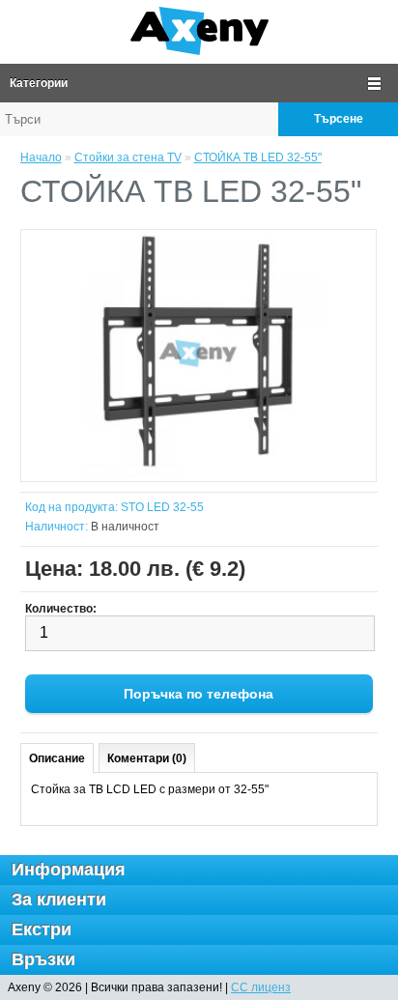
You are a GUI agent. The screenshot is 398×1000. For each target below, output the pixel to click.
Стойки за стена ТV (128, 157)
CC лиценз (261, 987)
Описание (57, 758)
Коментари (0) (146, 758)
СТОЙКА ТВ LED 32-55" (258, 157)
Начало (41, 157)
